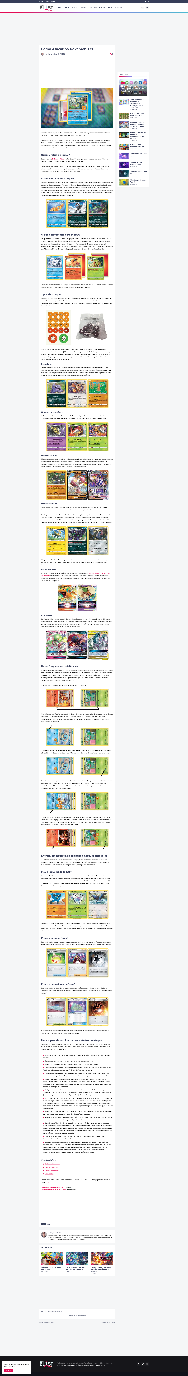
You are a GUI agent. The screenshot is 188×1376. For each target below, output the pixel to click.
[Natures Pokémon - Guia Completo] (124, 116)
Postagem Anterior (47, 1323)
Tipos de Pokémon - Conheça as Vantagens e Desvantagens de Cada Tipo (137, 103)
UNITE (110, 8)
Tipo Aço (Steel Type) (138, 171)
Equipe (47, 1)
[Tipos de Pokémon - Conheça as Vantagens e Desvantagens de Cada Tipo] (124, 102)
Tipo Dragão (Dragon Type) (138, 181)
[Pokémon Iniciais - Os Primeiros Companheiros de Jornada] (124, 135)
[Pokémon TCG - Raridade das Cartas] (124, 147)
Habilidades (49, 1174)
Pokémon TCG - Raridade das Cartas (51, 1268)
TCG (90, 8)
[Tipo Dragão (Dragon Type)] (124, 182)
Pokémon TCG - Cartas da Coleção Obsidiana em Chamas (101, 1269)
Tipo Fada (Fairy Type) (138, 154)
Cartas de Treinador (52, 1164)
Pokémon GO (99, 8)
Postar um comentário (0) (77, 1316)
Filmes (66, 8)
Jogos (83, 8)
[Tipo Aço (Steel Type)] (124, 173)
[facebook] (142, 1)
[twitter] (145, 1)
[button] (142, 8)
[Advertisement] (94, 29)
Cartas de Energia (51, 1167)
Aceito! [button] (8, 1370)
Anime (59, 8)
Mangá (75, 8)
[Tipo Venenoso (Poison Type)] (124, 165)
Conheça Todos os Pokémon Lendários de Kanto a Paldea (137, 124)
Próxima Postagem (107, 1323)
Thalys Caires (54, 1232)
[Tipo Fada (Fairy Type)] (124, 156)
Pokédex (118, 8)
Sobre (53, 1)
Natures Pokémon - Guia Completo (137, 114)
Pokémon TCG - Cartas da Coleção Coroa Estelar (76, 1268)
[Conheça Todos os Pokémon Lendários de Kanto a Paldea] (124, 124)
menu (47, 1182)
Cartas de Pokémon (52, 1170)
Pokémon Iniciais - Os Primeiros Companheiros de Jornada (138, 135)
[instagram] (148, 1)
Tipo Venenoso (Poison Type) (136, 163)
